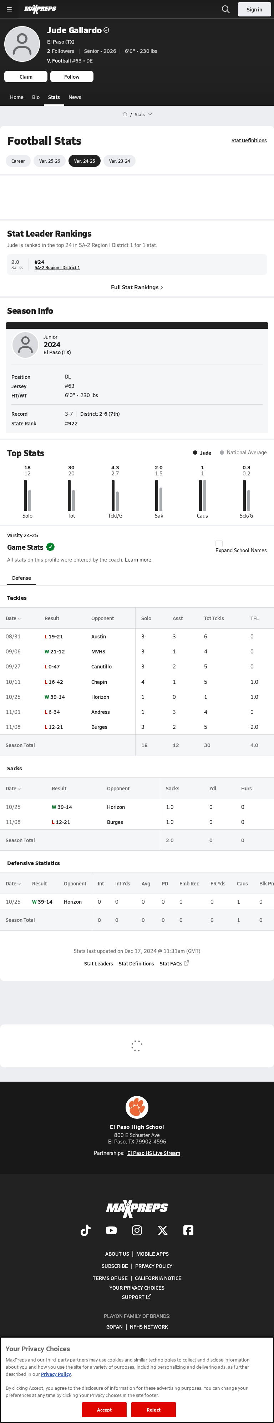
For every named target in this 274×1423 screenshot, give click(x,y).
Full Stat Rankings (135, 287)
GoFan (114, 1326)
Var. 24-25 (84, 161)
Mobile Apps (152, 1253)
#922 (71, 423)
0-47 (54, 666)
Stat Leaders (98, 963)
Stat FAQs (171, 963)
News (74, 96)
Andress (100, 711)
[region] (137, 1380)
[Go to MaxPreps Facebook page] (188, 1231)
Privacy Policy (153, 1266)
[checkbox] (219, 543)
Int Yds (122, 883)
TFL (254, 618)
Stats (54, 96)
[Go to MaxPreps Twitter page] (162, 1231)
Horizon (100, 696)
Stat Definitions (249, 140)
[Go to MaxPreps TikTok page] (85, 1231)
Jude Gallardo (74, 29)
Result (52, 618)
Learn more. (139, 559)
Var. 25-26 (49, 161)
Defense (21, 577)
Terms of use (110, 1278)
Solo (146, 618)
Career (18, 161)
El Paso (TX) (61, 41)
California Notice (158, 1278)
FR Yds (217, 883)
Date (11, 618)
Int (101, 883)
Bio (36, 96)
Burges (99, 726)
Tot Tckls (214, 618)
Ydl (212, 788)
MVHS (98, 651)
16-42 (56, 681)
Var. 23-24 (119, 161)
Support (133, 1296)
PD (165, 883)
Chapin (99, 681)
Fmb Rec (189, 883)
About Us (117, 1253)
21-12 (57, 651)
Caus (242, 883)
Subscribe (115, 1266)
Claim (26, 76)
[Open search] (226, 9)
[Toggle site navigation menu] (9, 9)
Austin (98, 636)
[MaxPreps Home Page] (124, 114)
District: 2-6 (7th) (100, 413)
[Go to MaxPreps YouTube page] (111, 1231)
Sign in (254, 9)
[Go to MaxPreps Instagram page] (137, 1231)
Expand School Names (241, 550)
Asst (178, 618)
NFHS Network (149, 1326)
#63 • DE (70, 60)
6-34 (54, 711)
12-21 (56, 726)
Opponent (102, 618)
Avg (146, 883)
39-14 (57, 696)
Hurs (246, 788)
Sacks (172, 788)
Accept (104, 1409)
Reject (154, 1409)
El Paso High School (137, 1126)
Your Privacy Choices (137, 1287)
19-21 (56, 636)
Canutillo (101, 666)
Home (17, 96)
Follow (72, 76)
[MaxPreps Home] (40, 9)
